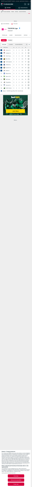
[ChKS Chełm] (4, 88)
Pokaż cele (15, 484)
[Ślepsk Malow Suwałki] (4, 73)
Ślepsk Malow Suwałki (9, 73)
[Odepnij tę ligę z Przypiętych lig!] (19, 28)
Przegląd (4, 35)
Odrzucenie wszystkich (16, 480)
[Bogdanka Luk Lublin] (4, 82)
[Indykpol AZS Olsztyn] (4, 53)
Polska (15, 23)
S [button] (22, 47)
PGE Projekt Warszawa (9, 56)
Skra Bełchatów (9, 59)
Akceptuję (16, 476)
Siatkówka (6, 23)
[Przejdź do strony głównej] (8, 4)
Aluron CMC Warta (9, 76)
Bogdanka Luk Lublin (9, 82)
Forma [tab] (10, 40)
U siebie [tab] (11, 44)
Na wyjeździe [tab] (18, 44)
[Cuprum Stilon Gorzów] (4, 67)
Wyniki (25, 35)
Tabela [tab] (4, 40)
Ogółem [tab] (4, 44)
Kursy (11, 35)
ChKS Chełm (9, 88)
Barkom (7, 70)
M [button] (13, 47)
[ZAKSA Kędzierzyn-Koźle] (4, 65)
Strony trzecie (25, 463)
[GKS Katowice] (4, 79)
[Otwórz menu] (28, 4)
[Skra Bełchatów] (4, 59)
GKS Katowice (9, 79)
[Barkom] (4, 70)
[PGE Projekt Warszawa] (4, 56)
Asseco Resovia (9, 50)
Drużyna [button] (5, 47)
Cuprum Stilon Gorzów (9, 67)
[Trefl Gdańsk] (4, 62)
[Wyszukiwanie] (25, 4)
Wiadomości (18, 35)
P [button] (25, 47)
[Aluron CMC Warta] (4, 76)
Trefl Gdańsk (9, 61)
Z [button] (16, 47)
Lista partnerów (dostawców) (8, 473)
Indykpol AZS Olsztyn (9, 53)
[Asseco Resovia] (4, 50)
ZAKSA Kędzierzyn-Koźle (9, 64)
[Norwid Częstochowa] (4, 85)
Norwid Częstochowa (9, 85)
